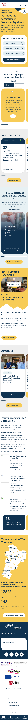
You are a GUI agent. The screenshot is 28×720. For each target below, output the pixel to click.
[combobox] (14, 43)
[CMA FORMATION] (4, 5)
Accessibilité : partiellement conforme (14, 699)
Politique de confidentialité (14, 688)
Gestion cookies (14, 705)
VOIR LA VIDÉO (15, 284)
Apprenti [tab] (9, 85)
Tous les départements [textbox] (12, 53)
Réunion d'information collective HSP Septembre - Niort (12, 158)
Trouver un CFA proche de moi (14, 615)
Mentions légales (14, 702)
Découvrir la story (9, 337)
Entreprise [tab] (20, 85)
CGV (14, 695)
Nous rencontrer (14, 180)
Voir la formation (12, 249)
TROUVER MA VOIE (13, 97)
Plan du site (14, 709)
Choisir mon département (15, 1)
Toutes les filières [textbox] (10, 43)
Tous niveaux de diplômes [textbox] (13, 48)
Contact (14, 712)
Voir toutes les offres (14, 261)
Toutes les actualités (14, 405)
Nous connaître (8, 633)
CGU (14, 692)
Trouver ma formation (14, 59)
